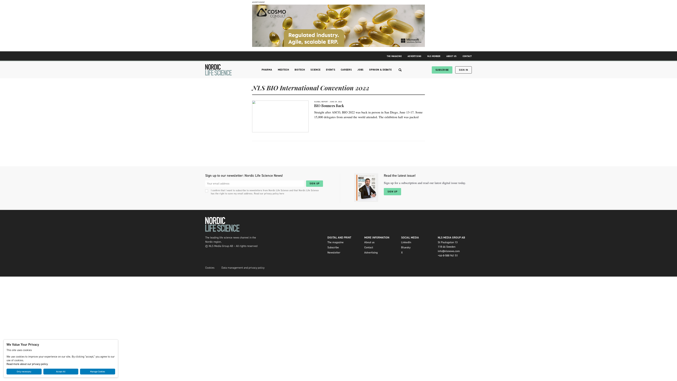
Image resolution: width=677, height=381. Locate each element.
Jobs (360, 69)
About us (369, 242)
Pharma (267, 69)
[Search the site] (400, 69)
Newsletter (333, 252)
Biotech (300, 69)
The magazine (335, 242)
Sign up (314, 183)
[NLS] (218, 69)
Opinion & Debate (380, 69)
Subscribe (442, 70)
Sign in (463, 70)
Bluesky (406, 247)
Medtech (283, 69)
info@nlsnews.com (449, 251)
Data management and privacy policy (242, 268)
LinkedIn (406, 242)
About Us (451, 56)
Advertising (414, 56)
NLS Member (433, 56)
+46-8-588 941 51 (448, 255)
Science (315, 69)
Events (330, 69)
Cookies (209, 268)
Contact (467, 56)
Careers (346, 69)
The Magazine (394, 56)
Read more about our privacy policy (27, 364)
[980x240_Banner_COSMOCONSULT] (338, 46)
